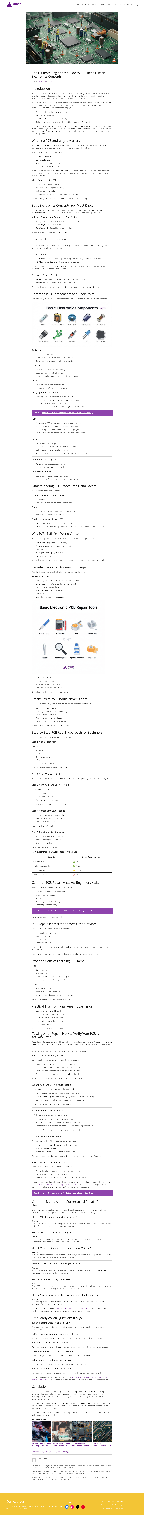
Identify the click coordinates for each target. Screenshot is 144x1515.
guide (45, 1452)
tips (58, 1452)
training (65, 1452)
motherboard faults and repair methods (73, 1308)
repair (52, 1452)
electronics (36, 1452)
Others (50, 81)
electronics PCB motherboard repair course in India (57, 1184)
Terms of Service (106, 1509)
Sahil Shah (42, 81)
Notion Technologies (117, 1505)
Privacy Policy (118, 1509)
